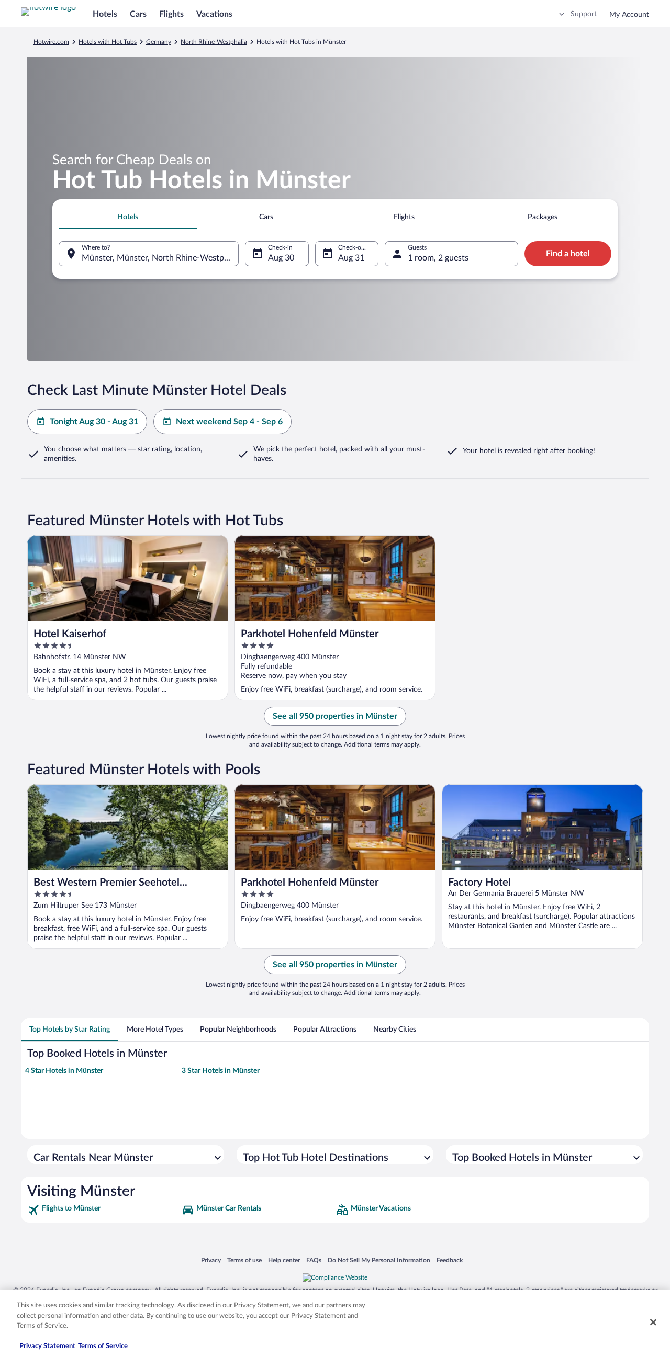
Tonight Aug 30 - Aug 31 (94, 421)
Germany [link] (158, 42)
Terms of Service (103, 1346)
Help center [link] (284, 1260)
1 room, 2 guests (438, 258)
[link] (103, 1210)
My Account (629, 14)
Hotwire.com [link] (51, 42)
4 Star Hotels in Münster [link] (64, 1071)
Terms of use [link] (244, 1260)
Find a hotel (568, 254)
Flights (171, 14)
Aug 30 (281, 258)
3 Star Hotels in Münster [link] (221, 1071)
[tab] (128, 217)
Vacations (214, 14)
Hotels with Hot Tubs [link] (108, 42)
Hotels (105, 14)
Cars (138, 14)
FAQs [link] (313, 1260)
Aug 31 (351, 258)
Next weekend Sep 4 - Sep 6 (229, 421)
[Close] (653, 1322)
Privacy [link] (211, 1260)
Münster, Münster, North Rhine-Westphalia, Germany (160, 258)
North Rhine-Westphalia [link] (214, 42)
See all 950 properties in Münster (335, 716)
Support (584, 14)
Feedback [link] (450, 1260)
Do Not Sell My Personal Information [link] (379, 1260)
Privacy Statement (47, 1346)
